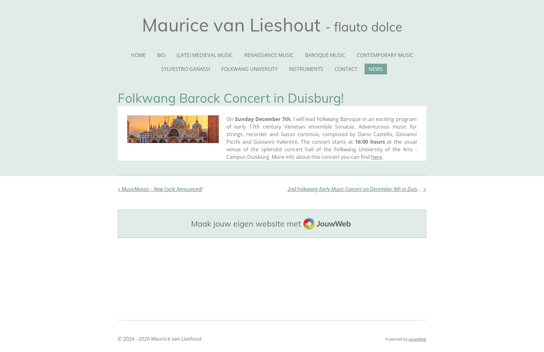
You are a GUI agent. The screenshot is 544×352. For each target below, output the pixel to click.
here (376, 156)
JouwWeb (417, 339)
